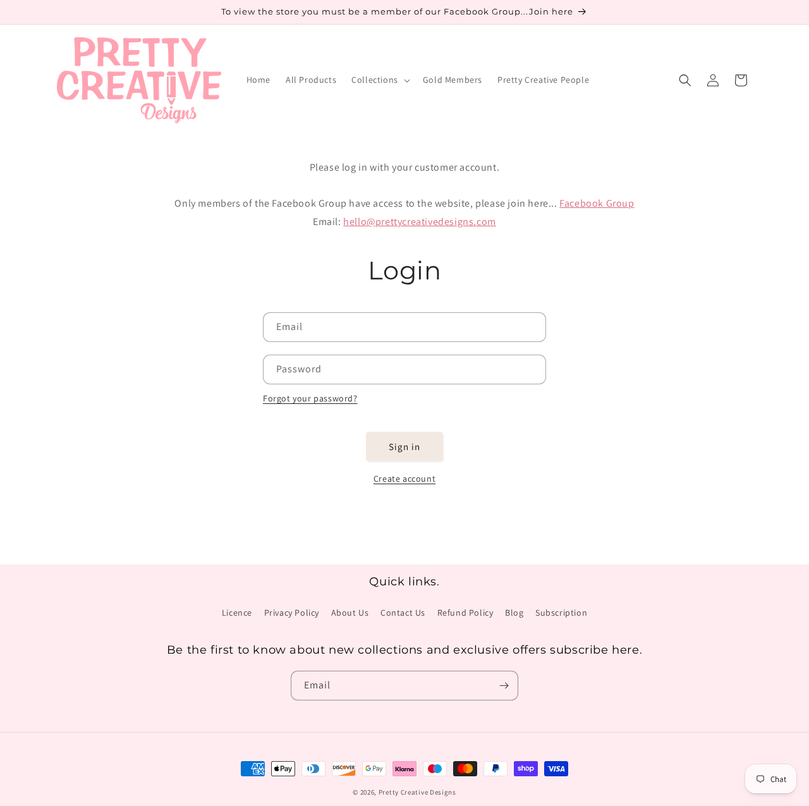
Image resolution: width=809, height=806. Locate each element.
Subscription (561, 612)
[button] (379, 79)
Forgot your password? (310, 398)
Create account (404, 478)
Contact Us (402, 612)
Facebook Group (596, 203)
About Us (350, 612)
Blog (514, 612)
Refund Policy (465, 612)
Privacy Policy (291, 612)
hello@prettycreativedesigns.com (419, 221)
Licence (237, 612)
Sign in (404, 447)
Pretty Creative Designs (417, 792)
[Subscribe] (504, 685)
